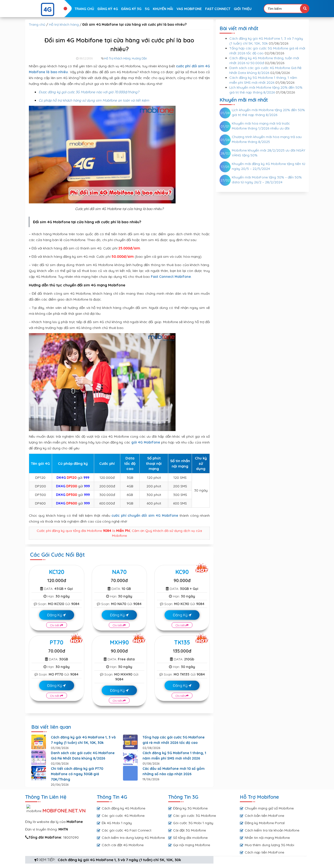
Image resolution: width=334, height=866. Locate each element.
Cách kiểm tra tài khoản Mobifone (272, 830)
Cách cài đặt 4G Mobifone (123, 845)
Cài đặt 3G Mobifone (189, 830)
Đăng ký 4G (108, 9)
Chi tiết (55, 625)
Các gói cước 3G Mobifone (194, 815)
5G (147, 9)
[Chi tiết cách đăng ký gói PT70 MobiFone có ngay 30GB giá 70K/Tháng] (38, 773)
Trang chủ (84, 9)
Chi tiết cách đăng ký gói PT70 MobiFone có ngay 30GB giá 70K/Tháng (77, 774)
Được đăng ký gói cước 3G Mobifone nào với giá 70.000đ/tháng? (89, 92)
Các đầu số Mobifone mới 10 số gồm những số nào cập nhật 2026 (174, 771)
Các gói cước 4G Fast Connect (126, 830)
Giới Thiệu (243, 9)
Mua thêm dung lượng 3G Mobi (269, 845)
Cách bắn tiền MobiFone (264, 815)
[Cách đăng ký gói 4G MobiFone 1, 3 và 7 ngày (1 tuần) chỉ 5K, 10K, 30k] (38, 742)
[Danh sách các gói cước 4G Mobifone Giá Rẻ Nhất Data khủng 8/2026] (38, 757)
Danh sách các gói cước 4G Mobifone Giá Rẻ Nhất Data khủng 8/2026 (83, 756)
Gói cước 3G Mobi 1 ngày (193, 823)
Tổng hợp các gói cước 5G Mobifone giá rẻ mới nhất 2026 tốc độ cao (174, 740)
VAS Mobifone (189, 9)
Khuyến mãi (163, 9)
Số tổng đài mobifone (190, 837)
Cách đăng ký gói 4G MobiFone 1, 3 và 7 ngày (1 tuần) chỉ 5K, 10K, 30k (119, 859)
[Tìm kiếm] (304, 8)
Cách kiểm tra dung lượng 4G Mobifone (133, 837)
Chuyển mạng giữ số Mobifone (269, 808)
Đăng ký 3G (131, 9)
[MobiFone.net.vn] (48, 10)
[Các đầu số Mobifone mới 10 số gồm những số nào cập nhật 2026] (130, 773)
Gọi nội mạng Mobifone (191, 845)
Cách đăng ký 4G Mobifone (123, 808)
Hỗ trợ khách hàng (64, 24)
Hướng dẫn (139, 58)
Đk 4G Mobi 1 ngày (117, 823)
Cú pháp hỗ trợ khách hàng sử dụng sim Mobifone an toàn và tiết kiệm (94, 100)
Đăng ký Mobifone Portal (265, 823)
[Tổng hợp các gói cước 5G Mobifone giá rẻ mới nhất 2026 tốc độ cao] (130, 742)
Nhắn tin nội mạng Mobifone (267, 837)
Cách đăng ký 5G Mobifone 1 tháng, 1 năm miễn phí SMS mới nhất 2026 (174, 756)
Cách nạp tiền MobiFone (264, 852)
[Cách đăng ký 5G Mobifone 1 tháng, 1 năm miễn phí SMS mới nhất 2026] (130, 757)
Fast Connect (217, 9)
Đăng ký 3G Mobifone (190, 808)
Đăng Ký (55, 615)
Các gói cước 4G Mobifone (123, 815)
